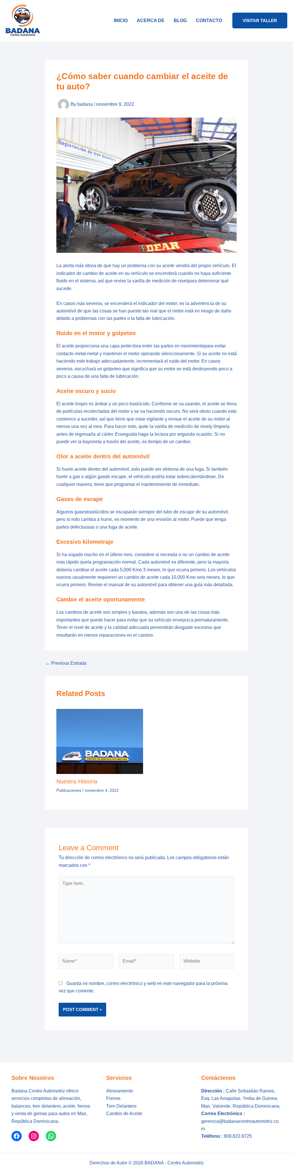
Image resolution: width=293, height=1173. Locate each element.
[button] (259, 20)
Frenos (113, 1098)
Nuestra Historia (76, 781)
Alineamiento (119, 1090)
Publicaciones (68, 790)
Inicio (121, 20)
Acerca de (151, 20)
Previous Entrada (65, 663)
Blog (180, 20)
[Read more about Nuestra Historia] (99, 741)
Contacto (209, 20)
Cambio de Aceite (124, 1113)
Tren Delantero (121, 1106)
